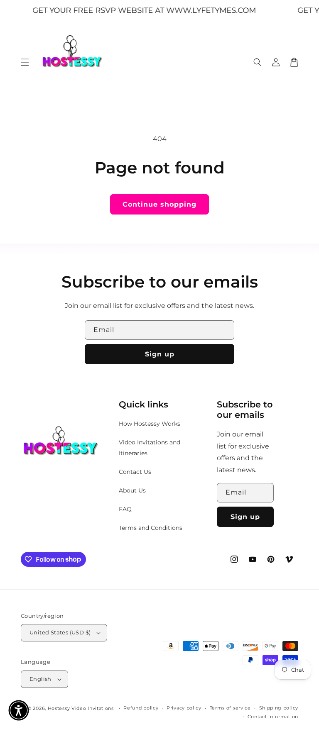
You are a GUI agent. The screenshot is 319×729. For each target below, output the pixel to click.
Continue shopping (159, 204)
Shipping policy (279, 708)
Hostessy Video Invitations (81, 708)
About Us (132, 490)
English (40, 678)
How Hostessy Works (149, 423)
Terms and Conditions (150, 528)
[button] (25, 62)
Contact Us (135, 471)
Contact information (273, 716)
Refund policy (140, 708)
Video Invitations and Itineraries (149, 447)
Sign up (159, 354)
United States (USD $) (60, 632)
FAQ (125, 509)
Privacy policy (184, 708)
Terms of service (230, 708)
